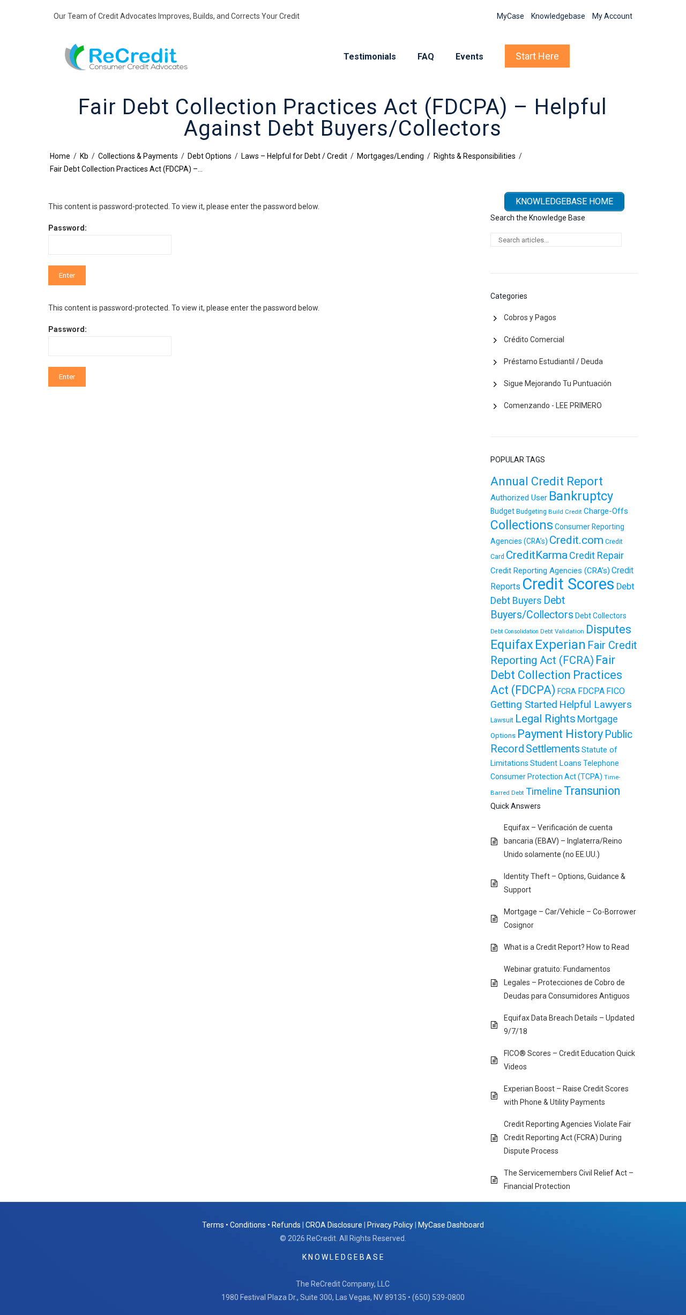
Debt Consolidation (514, 631)
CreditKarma (537, 555)
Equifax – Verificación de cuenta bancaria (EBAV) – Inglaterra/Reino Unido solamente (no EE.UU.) (563, 841)
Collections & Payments (138, 156)
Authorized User (518, 498)
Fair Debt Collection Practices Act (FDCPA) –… (126, 169)
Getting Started (523, 705)
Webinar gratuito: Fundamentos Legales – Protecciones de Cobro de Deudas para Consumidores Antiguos (567, 982)
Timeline (544, 791)
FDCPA (591, 691)
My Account (612, 16)
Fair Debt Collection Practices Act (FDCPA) (556, 675)
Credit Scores (568, 584)
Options (503, 736)
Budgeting (531, 511)
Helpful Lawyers (595, 705)
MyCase (510, 16)
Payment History (560, 734)
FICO (615, 691)
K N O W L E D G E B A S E (343, 1257)
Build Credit (565, 511)
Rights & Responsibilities (475, 156)
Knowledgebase (558, 16)
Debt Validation (562, 631)
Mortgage (597, 719)
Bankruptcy (581, 496)
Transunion (592, 790)
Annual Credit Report (546, 481)
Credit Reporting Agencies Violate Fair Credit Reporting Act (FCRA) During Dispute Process (567, 1137)
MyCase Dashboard (451, 1225)
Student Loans (555, 763)
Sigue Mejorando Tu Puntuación (558, 383)
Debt (625, 586)
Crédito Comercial (534, 339)
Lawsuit (501, 720)
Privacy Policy (390, 1225)
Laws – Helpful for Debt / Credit (294, 156)
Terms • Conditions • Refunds (251, 1225)
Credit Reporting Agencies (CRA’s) (550, 570)
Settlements (553, 749)
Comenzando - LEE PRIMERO (553, 405)
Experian (560, 644)
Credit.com (576, 540)
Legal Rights (545, 718)
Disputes (608, 629)
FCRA (566, 691)
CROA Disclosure (333, 1225)
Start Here (537, 56)
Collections (521, 525)
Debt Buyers (516, 600)
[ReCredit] (134, 57)
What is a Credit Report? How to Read (566, 947)
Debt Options (210, 156)
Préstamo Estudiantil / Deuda (553, 361)
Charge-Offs (606, 511)
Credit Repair (596, 555)
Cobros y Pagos (530, 317)
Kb (84, 156)
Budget (502, 511)
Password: (67, 228)
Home (60, 156)
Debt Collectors (601, 615)
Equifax (511, 644)
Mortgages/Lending (390, 156)
